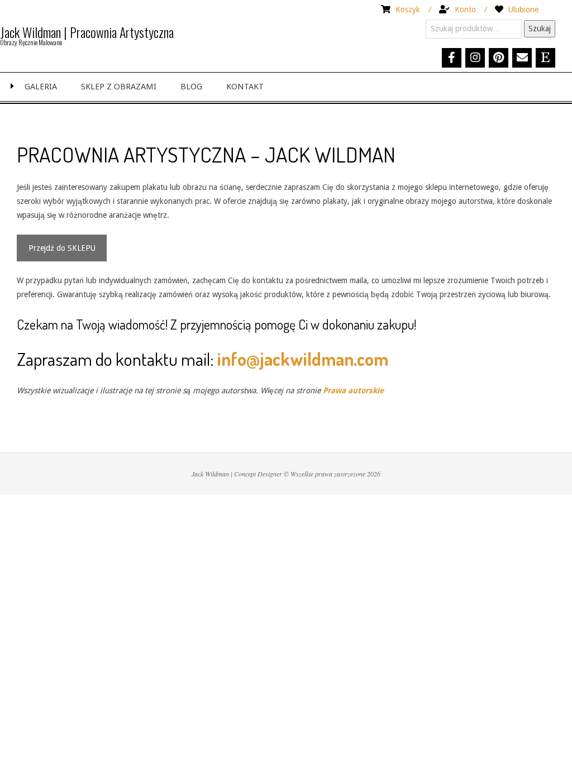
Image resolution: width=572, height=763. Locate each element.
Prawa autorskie (353, 390)
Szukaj (539, 28)
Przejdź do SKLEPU (62, 248)
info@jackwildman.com (302, 358)
